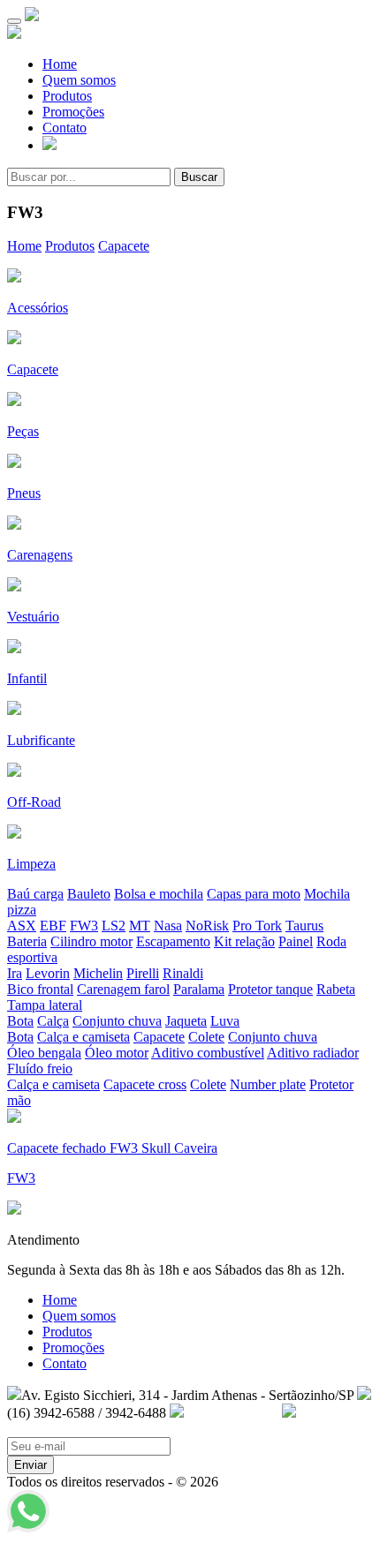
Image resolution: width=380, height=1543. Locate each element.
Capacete (123, 245)
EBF (53, 925)
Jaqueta (186, 1020)
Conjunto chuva (117, 1020)
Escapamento (173, 941)
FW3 (84, 925)
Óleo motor (116, 1052)
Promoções (73, 111)
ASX (21, 925)
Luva (224, 1020)
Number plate (268, 1084)
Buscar (199, 177)
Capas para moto (253, 893)
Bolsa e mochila (158, 893)
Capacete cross (144, 1084)
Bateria (27, 941)
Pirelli (142, 973)
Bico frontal (40, 989)
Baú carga (35, 893)
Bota (20, 1020)
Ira (14, 973)
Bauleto (88, 893)
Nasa (168, 925)
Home (59, 64)
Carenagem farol (123, 989)
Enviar (30, 1464)
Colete (206, 1036)
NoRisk (207, 925)
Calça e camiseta (83, 1036)
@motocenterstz (52, 1428)
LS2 (113, 925)
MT (139, 925)
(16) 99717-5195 (231, 1412)
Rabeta (335, 989)
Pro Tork (257, 925)
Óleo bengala (44, 1052)
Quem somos (79, 79)
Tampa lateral (44, 1004)
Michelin (98, 973)
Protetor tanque (270, 989)
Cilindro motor (91, 941)
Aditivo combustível (207, 1052)
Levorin (48, 973)
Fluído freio (39, 1068)
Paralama (198, 989)
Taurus (304, 925)
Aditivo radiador (313, 1052)
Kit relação (244, 941)
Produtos (67, 95)
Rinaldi (183, 973)
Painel (295, 941)
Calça (53, 1020)
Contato (64, 127)
